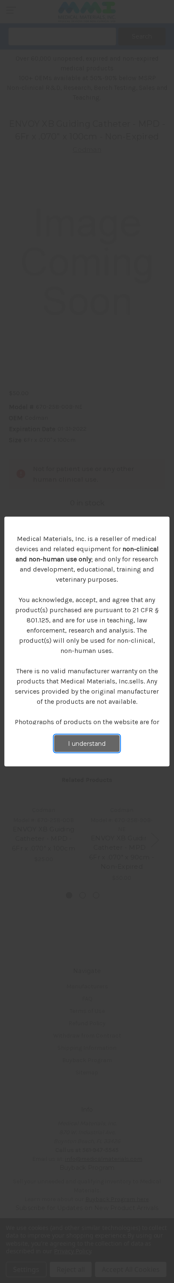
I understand (87, 743)
